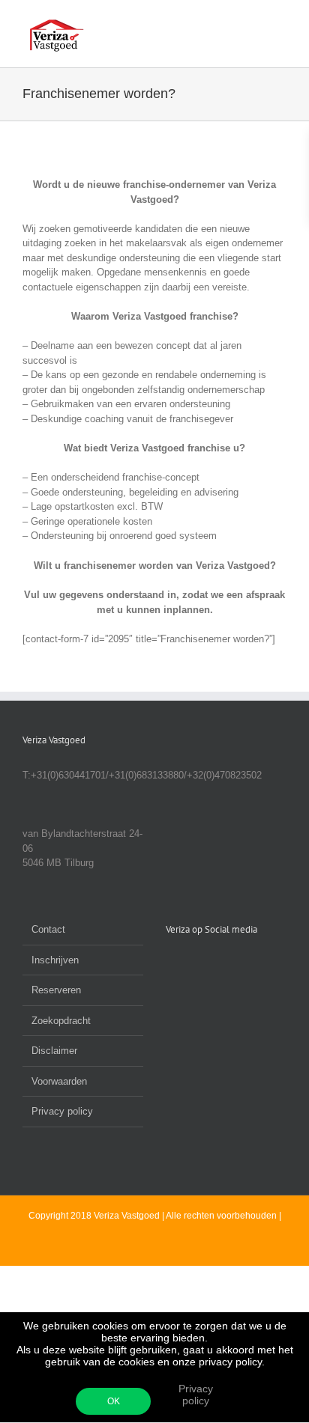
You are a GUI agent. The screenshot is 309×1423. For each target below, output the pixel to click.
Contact (48, 929)
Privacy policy (195, 1395)
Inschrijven (55, 960)
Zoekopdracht (61, 1020)
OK (113, 1401)
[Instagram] (210, 965)
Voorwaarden (59, 1081)
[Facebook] (170, 965)
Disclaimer (54, 1050)
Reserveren (56, 990)
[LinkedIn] (190, 965)
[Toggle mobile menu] (280, 23)
